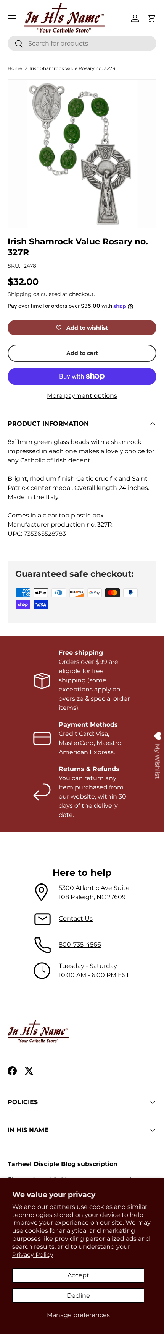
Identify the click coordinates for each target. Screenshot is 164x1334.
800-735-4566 (80, 944)
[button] (151, 18)
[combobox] (82, 43)
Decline (78, 1295)
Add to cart (82, 353)
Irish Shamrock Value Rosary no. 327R (72, 68)
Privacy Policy (32, 1254)
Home (15, 68)
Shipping (20, 294)
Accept (78, 1275)
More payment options (82, 395)
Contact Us (76, 918)
